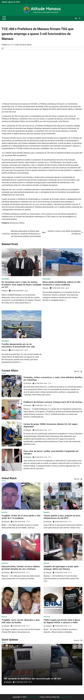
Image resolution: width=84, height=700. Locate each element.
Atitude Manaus (46, 8)
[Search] (79, 18)
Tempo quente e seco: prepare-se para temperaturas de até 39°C (62, 516)
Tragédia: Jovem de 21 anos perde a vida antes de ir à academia (21, 516)
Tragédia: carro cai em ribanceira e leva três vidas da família (21, 621)
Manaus (46, 512)
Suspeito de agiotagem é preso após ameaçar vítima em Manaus (61, 567)
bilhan (29, 45)
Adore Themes (65, 697)
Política (21, 223)
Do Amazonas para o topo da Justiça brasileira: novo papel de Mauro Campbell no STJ (21, 284)
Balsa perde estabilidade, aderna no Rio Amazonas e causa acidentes (61, 283)
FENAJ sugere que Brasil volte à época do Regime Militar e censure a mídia (62, 621)
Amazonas (13, 223)
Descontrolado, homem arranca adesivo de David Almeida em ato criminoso (21, 567)
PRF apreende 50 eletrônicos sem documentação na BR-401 (32, 678)
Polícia (4, 512)
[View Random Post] (75, 18)
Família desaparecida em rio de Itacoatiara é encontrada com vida (18, 345)
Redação (5, 291)
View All (76, 371)
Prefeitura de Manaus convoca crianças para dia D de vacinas (53, 402)
